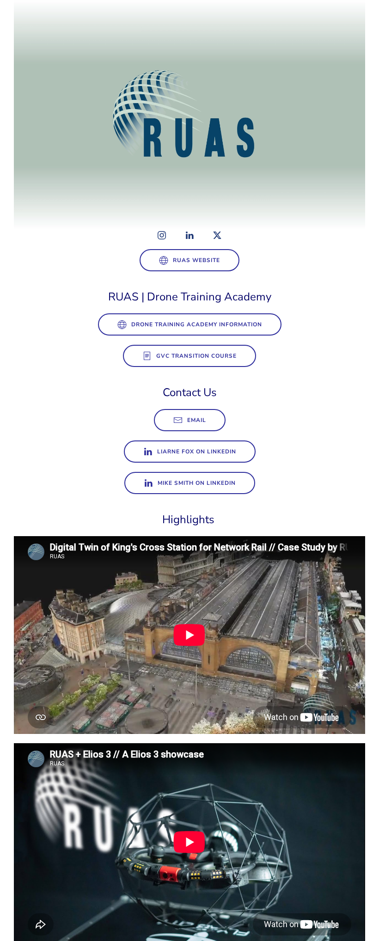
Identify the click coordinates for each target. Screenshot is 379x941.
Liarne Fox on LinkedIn (196, 451)
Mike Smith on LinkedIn (197, 483)
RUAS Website (196, 260)
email (196, 420)
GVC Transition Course (196, 356)
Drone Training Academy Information (196, 324)
